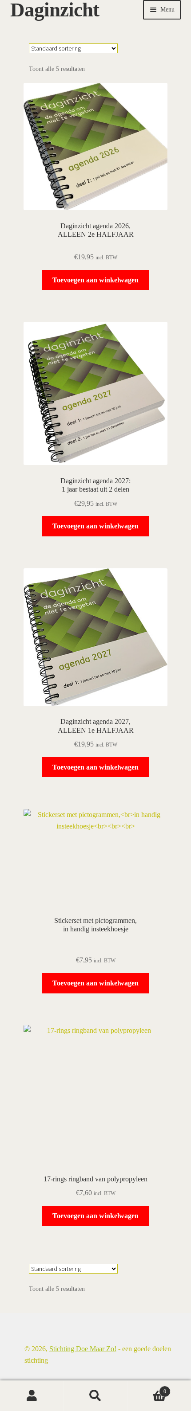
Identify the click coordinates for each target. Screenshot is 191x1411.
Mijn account (32, 1396)
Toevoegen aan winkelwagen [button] (95, 280)
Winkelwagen (147, 1389)
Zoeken (95, 1396)
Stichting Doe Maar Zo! (82, 1348)
